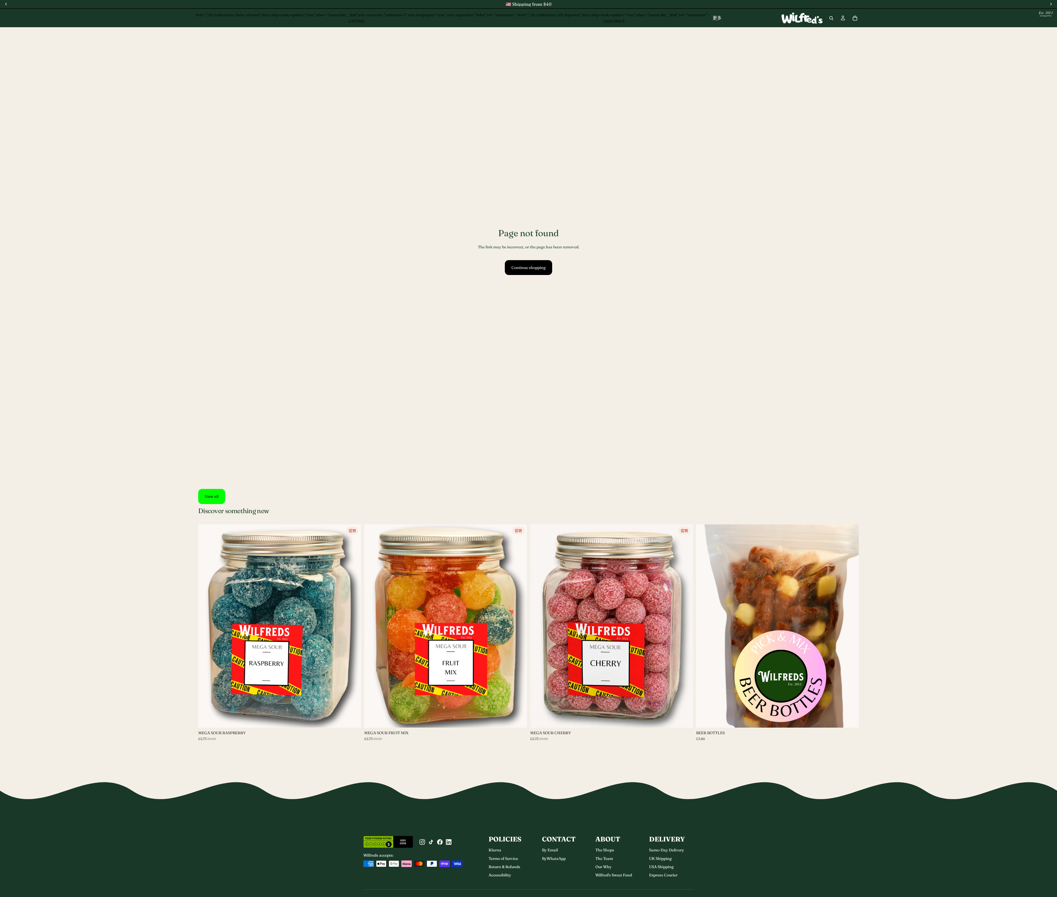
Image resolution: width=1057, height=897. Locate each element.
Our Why (603, 866)
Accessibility (500, 875)
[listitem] (717, 18)
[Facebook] (440, 842)
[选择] (352, 719)
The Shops (604, 850)
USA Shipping (661, 866)
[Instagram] (422, 842)
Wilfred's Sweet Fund (613, 875)
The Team (604, 858)
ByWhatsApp (554, 858)
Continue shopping (528, 267)
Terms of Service (503, 858)
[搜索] (831, 18)
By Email (550, 850)
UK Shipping (660, 858)
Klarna (495, 850)
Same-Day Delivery (666, 850)
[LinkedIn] (448, 842)
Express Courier (663, 875)
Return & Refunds (504, 866)
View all (212, 496)
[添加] (684, 719)
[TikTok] (431, 842)
